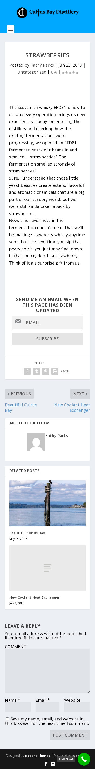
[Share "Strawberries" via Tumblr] (36, 371)
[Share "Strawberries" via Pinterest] (45, 371)
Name (12, 700)
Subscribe (47, 338)
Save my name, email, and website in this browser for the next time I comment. (47, 721)
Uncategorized (31, 72)
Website (72, 700)
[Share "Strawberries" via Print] (54, 371)
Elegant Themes (37, 756)
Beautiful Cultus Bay (27, 533)
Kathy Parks (42, 65)
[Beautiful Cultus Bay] (47, 503)
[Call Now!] (84, 759)
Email (43, 700)
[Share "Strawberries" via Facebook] (27, 371)
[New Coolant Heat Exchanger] (47, 568)
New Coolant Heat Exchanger (34, 597)
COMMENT (15, 646)
